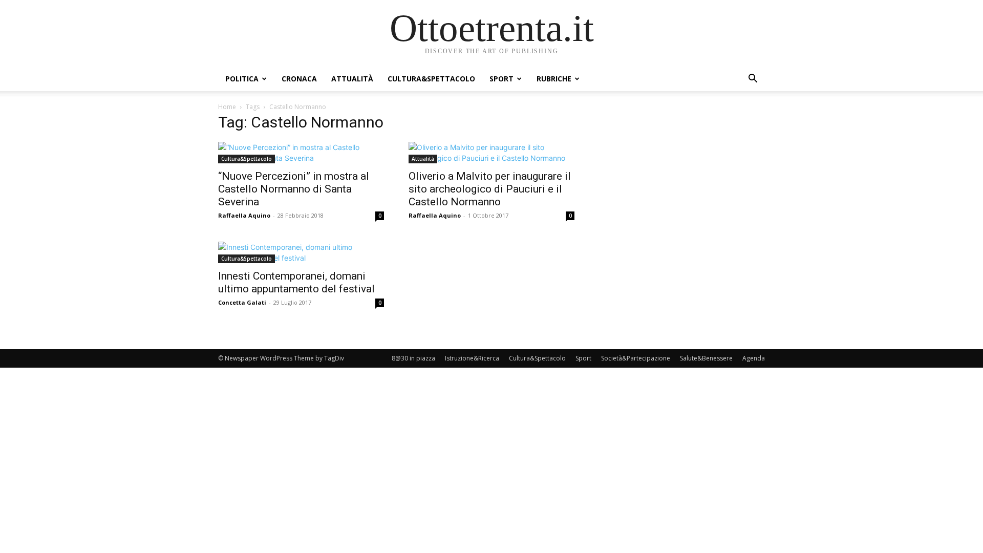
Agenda (753, 358)
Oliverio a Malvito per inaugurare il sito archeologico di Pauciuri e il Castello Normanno (490, 189)
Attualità (352, 78)
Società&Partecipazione (635, 358)
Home (227, 106)
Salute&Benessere (706, 358)
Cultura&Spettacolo (431, 78)
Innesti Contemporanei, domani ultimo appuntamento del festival (296, 282)
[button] (752, 79)
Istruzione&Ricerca (472, 358)
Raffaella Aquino (244, 215)
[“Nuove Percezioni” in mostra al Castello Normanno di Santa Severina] (301, 152)
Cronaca (299, 78)
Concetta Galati (242, 302)
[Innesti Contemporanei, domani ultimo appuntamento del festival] (301, 252)
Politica (242, 78)
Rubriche (554, 78)
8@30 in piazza (413, 358)
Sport (501, 78)
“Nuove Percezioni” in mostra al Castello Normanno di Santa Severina (293, 189)
